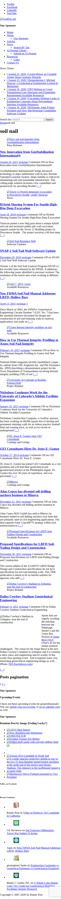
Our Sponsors (21, 38)
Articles (11, 41)
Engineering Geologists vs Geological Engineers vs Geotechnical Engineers (33, 867)
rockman (23, 162)
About (10, 35)
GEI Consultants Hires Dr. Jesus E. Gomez (29, 449)
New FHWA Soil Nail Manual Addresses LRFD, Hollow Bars (28, 295)
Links (17, 59)
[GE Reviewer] (16, 824)
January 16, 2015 (9, 406)
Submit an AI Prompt (25, 53)
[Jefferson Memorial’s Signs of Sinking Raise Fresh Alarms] (13, 752)
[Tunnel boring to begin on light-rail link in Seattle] (34, 771)
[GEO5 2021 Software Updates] (18, 729)
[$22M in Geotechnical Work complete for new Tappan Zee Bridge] (23, 738)
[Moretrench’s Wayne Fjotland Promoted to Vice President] (34, 777)
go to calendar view (49, 706)
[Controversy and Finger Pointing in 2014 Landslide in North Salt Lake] (28, 755)
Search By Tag (21, 47)
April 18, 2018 (8, 214)
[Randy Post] (16, 807)
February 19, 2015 (10, 350)
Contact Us (13, 62)
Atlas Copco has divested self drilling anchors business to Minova (25, 493)
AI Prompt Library (17, 50)
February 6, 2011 (9, 606)
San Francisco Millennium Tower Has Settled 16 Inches (30, 832)
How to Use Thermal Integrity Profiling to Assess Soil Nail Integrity (29, 341)
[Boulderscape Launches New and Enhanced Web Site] (24, 732)
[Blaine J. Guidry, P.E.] (16, 877)
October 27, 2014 (9, 455)
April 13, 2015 (8, 303)
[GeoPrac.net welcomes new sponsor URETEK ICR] (16, 735)
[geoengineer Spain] (16, 859)
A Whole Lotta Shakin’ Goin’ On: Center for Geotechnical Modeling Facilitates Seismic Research (33, 885)
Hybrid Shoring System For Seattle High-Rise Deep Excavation (29, 206)
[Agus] (16, 842)
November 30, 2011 (10, 554)
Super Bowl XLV (50, 638)
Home (10, 32)
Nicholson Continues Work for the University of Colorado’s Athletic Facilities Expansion (29, 396)
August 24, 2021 (9, 162)
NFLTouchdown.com (20, 664)
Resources (12, 56)
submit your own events (22, 706)
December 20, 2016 (10, 257)
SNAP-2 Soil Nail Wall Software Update (28, 251)
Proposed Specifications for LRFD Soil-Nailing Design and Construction (27, 545)
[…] (39, 186)
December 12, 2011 (10, 501)
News (10, 44)
